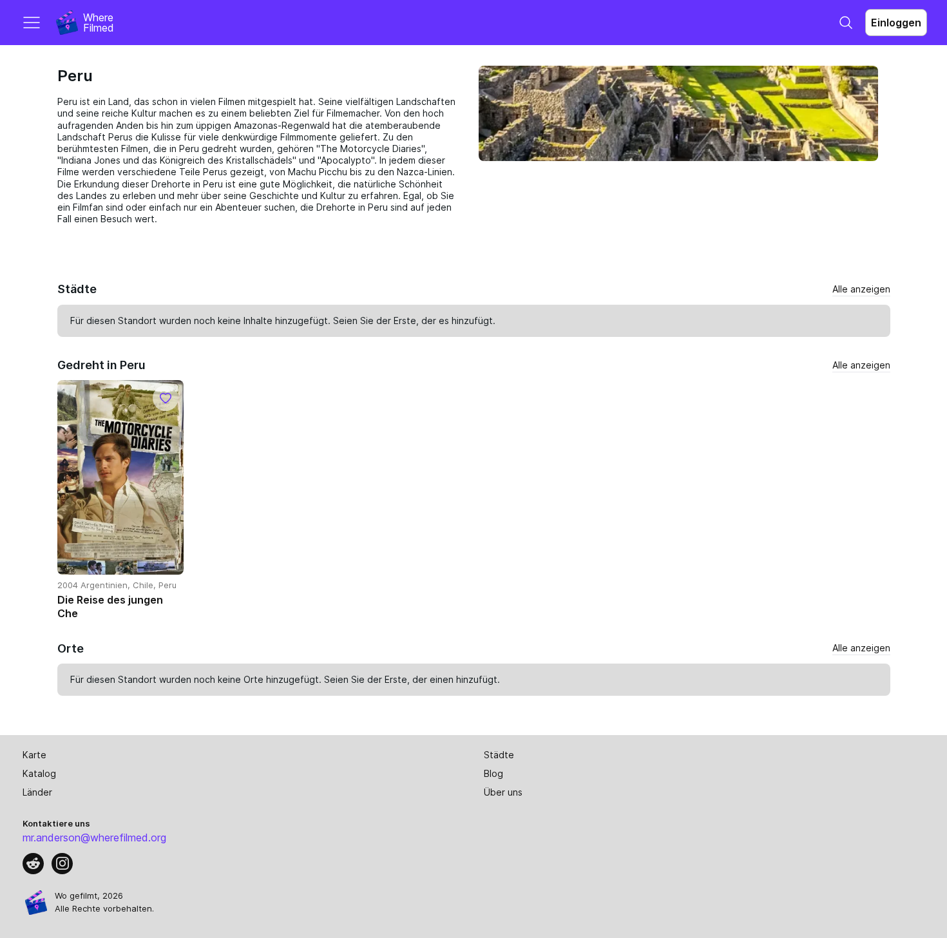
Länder (37, 792)
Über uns (503, 792)
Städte (499, 754)
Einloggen (896, 22)
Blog (493, 773)
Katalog (39, 773)
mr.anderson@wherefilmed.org (94, 837)
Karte (34, 754)
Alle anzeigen (861, 288)
